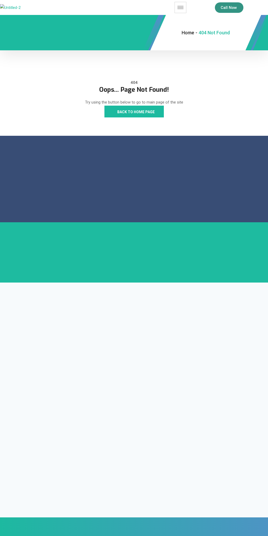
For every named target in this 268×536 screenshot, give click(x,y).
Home (188, 32)
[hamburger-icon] (180, 7)
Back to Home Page (135, 112)
